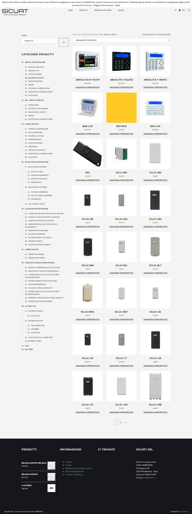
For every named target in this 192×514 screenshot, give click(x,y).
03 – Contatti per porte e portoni (39, 220)
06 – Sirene (29, 85)
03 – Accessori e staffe (35, 204)
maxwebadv (184, 511)
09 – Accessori (31, 95)
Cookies (68, 462)
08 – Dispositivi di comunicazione (39, 92)
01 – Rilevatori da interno (36, 167)
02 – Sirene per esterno (35, 258)
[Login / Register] (179, 10)
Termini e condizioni (74, 474)
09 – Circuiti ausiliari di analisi (37, 244)
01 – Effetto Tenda (35, 171)
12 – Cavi (25, 346)
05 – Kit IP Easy (34, 316)
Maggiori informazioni (103, 5)
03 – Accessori (34, 332)
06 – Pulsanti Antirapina (35, 234)
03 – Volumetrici (34, 199)
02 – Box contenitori (33, 132)
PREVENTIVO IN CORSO (103, 10)
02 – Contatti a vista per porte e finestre (42, 217)
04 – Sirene (29, 115)
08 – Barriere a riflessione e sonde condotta (44, 298)
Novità (121, 10)
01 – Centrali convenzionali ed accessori (42, 267)
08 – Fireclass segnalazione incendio (38, 262)
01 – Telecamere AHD (36, 325)
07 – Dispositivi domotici (35, 150)
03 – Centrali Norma (33, 74)
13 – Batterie (27, 349)
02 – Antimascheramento (38, 175)
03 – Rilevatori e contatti (35, 112)
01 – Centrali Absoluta (34, 67)
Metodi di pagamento (74, 471)
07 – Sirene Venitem (30, 249)
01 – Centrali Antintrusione (36, 129)
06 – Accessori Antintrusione (35, 209)
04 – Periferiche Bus (33, 139)
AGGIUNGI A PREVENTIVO (88, 87)
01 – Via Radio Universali (38, 192)
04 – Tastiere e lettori (34, 77)
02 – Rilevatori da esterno (36, 187)
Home (70, 10)
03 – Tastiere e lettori (34, 136)
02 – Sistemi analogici (34, 320)
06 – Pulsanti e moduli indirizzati (38, 288)
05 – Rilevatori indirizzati (35, 284)
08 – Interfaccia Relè (33, 241)
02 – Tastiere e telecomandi (36, 108)
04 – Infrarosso (34, 182)
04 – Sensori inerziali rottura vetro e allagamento (41, 225)
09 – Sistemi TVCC (29, 306)
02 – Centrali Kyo (32, 70)
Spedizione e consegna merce (78, 468)
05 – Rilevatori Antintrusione (35, 162)
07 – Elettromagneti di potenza (38, 237)
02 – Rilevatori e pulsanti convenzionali (42, 271)
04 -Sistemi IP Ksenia (33, 341)
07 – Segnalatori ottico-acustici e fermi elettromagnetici (42, 292)
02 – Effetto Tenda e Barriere (40, 195)
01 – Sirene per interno (34, 254)
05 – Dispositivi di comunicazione (39, 119)
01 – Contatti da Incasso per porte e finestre (44, 213)
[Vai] (64, 42)
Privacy (68, 465)
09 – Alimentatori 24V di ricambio (38, 301)
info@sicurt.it (149, 477)
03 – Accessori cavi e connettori (39, 337)
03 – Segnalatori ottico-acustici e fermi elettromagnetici (42, 275)
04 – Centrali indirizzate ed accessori (41, 281)
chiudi (117, 5)
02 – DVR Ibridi (33, 329)
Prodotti (84, 10)
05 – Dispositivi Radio (34, 81)
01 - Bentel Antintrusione (89, 34)
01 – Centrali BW (32, 105)
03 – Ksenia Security (30, 124)
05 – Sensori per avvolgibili (36, 230)
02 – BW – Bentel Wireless (33, 100)
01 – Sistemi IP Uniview (34, 311)
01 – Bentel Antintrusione (33, 62)
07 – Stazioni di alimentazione (37, 88)
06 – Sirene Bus (31, 146)
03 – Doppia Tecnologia (37, 179)
